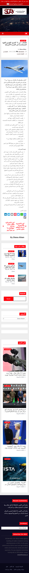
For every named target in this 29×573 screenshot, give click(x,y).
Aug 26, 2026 (9, 269)
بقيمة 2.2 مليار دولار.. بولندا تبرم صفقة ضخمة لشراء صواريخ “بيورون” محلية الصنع (15, 374)
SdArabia (23, 16)
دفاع (7, 566)
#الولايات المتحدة (20, 54)
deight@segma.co (22, 554)
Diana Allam (23, 49)
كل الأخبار (12, 566)
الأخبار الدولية (23, 40)
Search (22, 293)
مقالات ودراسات (8, 569)
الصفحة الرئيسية (19, 566)
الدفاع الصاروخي (8, 349)
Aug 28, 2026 (9, 257)
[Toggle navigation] (2, 33)
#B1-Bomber (21, 51)
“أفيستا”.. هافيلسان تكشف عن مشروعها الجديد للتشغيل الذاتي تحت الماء (15, 484)
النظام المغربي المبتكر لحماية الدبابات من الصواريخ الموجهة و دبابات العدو (16, 513)
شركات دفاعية (7, 385)
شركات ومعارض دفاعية (19, 569)
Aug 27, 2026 (20, 486)
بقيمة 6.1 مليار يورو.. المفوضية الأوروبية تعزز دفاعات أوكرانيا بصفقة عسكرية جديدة (15, 448)
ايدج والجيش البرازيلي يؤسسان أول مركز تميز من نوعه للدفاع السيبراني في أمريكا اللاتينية (15, 411)
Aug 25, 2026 (9, 281)
